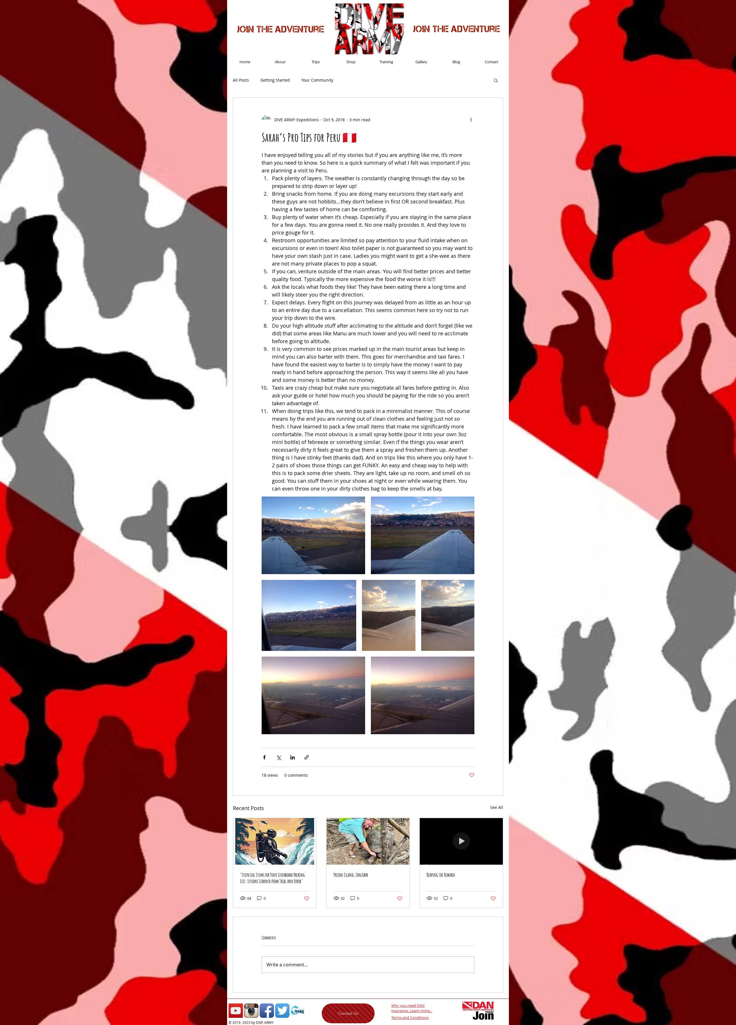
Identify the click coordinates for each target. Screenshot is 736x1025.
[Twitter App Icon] (282, 1010)
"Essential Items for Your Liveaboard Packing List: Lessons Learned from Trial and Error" (272, 878)
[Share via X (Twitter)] (278, 757)
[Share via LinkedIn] (292, 757)
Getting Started (275, 80)
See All (496, 807)
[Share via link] (306, 757)
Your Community (317, 80)
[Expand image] (313, 535)
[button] (496, 80)
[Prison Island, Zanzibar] (368, 841)
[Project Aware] (298, 1010)
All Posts (241, 80)
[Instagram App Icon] (251, 1010)
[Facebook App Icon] (267, 1010)
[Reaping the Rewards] (461, 841)
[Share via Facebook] (264, 757)
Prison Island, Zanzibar (351, 875)
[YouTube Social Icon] (236, 1010)
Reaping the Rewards (441, 875)
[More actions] (470, 119)
